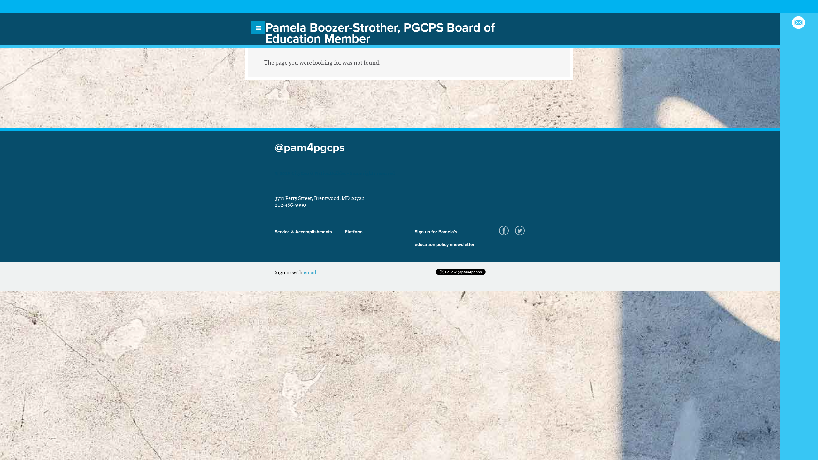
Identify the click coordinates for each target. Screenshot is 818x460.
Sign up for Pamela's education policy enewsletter (445, 238)
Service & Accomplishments (303, 231)
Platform (354, 231)
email (310, 272)
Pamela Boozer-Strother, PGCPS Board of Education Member (380, 33)
